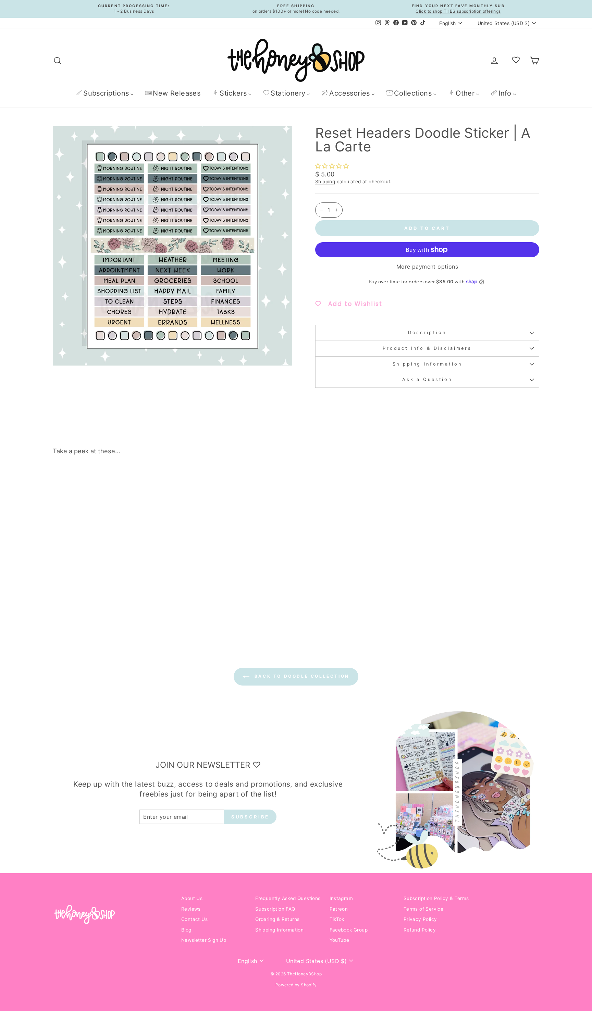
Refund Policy (420, 930)
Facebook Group (349, 930)
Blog (186, 930)
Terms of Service (423, 909)
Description (427, 332)
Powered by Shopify (296, 984)
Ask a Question (427, 379)
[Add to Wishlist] (160, 479)
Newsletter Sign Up (203, 940)
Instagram (341, 898)
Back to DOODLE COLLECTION (300, 676)
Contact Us (194, 919)
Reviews (191, 909)
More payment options (427, 266)
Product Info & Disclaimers (427, 348)
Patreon (339, 909)
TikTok (337, 919)
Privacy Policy (420, 919)
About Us (191, 898)
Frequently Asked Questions (287, 898)
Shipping (325, 181)
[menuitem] (104, 93)
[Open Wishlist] (516, 60)
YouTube (339, 940)
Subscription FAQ (275, 909)
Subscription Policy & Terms (436, 898)
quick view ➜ (111, 579)
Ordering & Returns (277, 919)
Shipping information (427, 364)
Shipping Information (279, 930)
